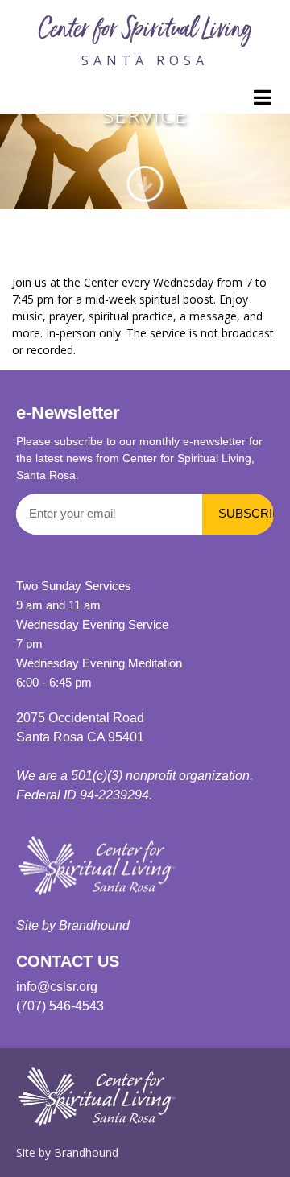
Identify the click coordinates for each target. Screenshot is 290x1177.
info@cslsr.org (56, 986)
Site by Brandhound (73, 925)
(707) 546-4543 (60, 1006)
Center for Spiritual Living (145, 31)
